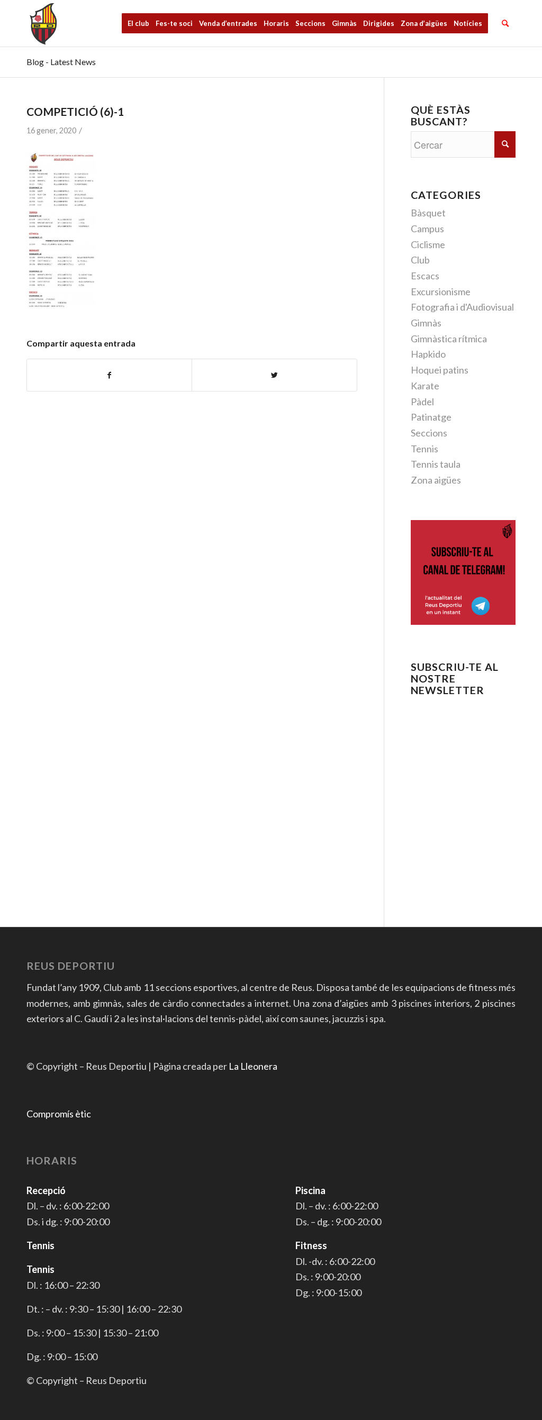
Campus (427, 228)
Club (420, 260)
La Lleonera (253, 1066)
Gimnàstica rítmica (449, 338)
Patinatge (431, 417)
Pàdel (422, 401)
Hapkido (428, 354)
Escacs (425, 275)
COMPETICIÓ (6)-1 (75, 111)
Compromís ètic (58, 1113)
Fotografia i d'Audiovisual (462, 307)
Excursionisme (441, 291)
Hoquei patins (439, 370)
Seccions (429, 433)
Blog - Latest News (61, 62)
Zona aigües (436, 480)
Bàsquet (428, 213)
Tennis (424, 448)
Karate (425, 386)
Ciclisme (428, 244)
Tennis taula (435, 464)
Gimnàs (426, 323)
